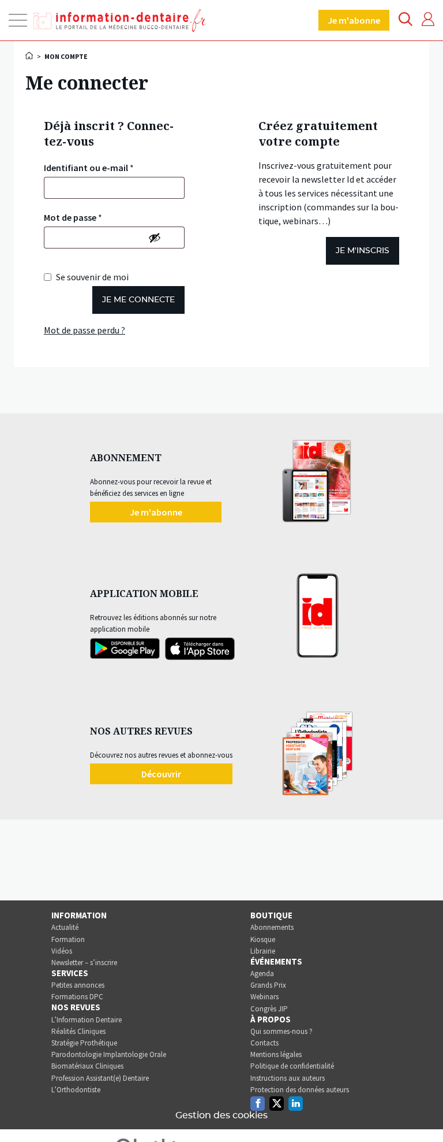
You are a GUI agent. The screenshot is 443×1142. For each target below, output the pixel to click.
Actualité (64, 927)
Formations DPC (77, 997)
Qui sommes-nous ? (281, 1031)
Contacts (264, 1043)
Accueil (30, 55)
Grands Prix (268, 985)
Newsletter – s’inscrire (84, 962)
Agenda (262, 973)
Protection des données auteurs (299, 1090)
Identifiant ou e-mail (89, 167)
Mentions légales (276, 1054)
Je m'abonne (354, 20)
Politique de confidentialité (292, 1066)
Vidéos (61, 951)
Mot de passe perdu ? (84, 330)
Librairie (262, 951)
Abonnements (272, 927)
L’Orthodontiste (75, 1090)
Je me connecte (138, 300)
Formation (68, 939)
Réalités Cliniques (78, 1031)
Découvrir (161, 774)
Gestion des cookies (221, 1115)
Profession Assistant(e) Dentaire (100, 1078)
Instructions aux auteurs (287, 1078)
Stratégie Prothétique (84, 1043)
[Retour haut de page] (422, 1112)
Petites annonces (77, 985)
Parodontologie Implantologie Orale (108, 1054)
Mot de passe (73, 217)
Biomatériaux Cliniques (87, 1066)
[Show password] (154, 238)
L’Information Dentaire (86, 1020)
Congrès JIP (269, 1009)
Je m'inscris (362, 251)
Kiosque (262, 939)
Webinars (264, 997)
